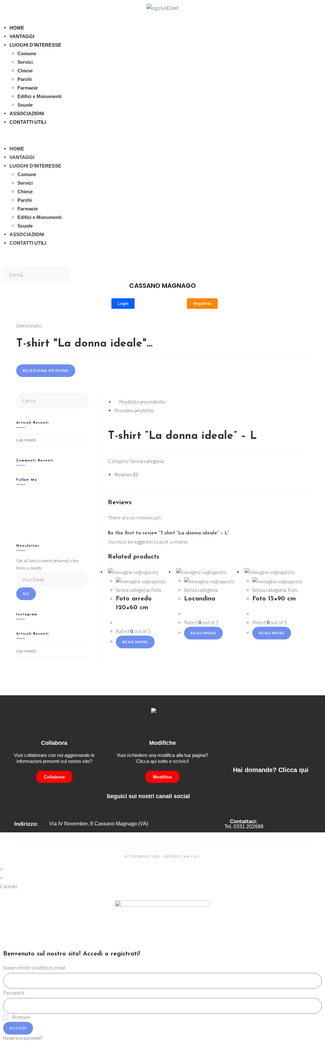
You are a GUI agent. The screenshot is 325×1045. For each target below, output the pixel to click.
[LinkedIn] (18, 519)
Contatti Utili (28, 122)
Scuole (25, 105)
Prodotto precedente (142, 402)
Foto (156, 590)
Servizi (25, 62)
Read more (135, 641)
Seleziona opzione (46, 370)
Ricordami (20, 1017)
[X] (18, 495)
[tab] (211, 474)
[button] (162, 135)
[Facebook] (18, 503)
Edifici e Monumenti (39, 96)
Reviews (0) (126, 474)
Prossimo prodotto (134, 410)
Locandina (199, 599)
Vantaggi (22, 36)
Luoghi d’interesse (35, 45)
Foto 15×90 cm (274, 599)
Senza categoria (147, 461)
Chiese (25, 70)
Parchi (24, 79)
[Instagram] (18, 511)
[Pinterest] (18, 527)
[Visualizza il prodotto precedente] (116, 402)
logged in (143, 542)
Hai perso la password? (22, 1038)
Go (26, 593)
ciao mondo (26, 439)
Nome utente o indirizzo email (34, 967)
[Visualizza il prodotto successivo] (157, 410)
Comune (26, 53)
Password (13, 992)
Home (17, 27)
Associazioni (27, 113)
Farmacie (27, 87)
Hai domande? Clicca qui (270, 769)
